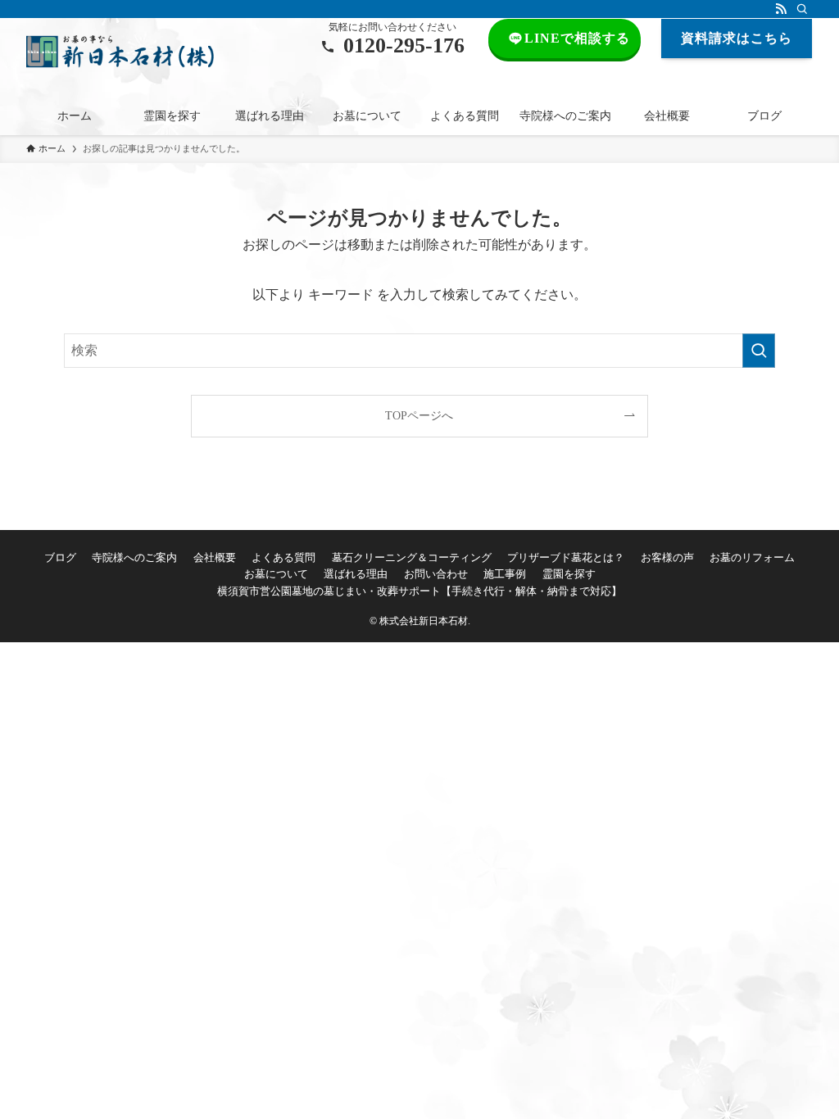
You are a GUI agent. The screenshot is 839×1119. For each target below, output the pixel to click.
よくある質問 (283, 557)
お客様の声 (667, 557)
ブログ (60, 557)
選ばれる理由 (356, 574)
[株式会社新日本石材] (120, 51)
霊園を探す (569, 574)
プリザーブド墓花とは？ (565, 557)
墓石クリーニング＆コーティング (412, 557)
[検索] (802, 9)
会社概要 (214, 557)
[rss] (780, 9)
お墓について (276, 574)
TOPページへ (419, 415)
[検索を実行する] (758, 350)
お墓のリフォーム (752, 557)
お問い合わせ (436, 574)
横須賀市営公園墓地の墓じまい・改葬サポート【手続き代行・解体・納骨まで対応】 (419, 591)
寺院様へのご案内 (134, 557)
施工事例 (504, 574)
